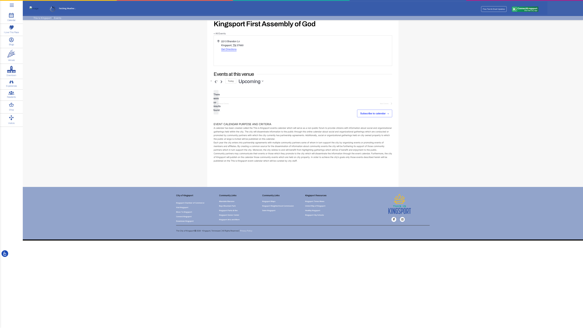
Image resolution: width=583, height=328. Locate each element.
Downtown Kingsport (185, 221)
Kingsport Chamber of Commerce (190, 203)
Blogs (11, 44)
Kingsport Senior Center (229, 215)
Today (231, 80)
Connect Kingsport (184, 216)
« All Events (220, 33)
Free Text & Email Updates (494, 9)
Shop (11, 110)
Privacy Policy (246, 231)
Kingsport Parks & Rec (228, 210)
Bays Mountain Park (227, 206)
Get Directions (229, 49)
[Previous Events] (215, 82)
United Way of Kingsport (315, 206)
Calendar (11, 20)
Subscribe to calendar (373, 113)
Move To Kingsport (184, 212)
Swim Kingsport (268, 210)
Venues (11, 60)
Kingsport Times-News (314, 201)
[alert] (216, 102)
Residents (11, 97)
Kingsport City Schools (314, 215)
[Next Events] (221, 82)
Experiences (11, 86)
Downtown (11, 75)
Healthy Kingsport (312, 210)
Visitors (11, 123)
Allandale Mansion (226, 201)
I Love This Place (11, 32)
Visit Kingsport (182, 207)
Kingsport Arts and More (229, 219)
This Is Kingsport (42, 18)
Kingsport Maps (268, 201)
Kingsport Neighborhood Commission (278, 206)
